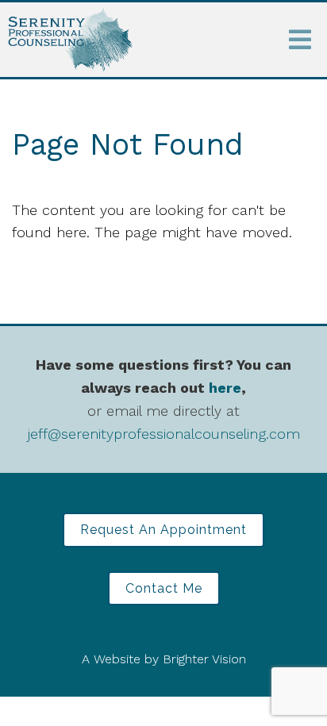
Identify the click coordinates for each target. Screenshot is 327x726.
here (225, 387)
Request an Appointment (163, 529)
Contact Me (163, 588)
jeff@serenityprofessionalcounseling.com (164, 433)
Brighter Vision (204, 658)
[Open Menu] (300, 39)
